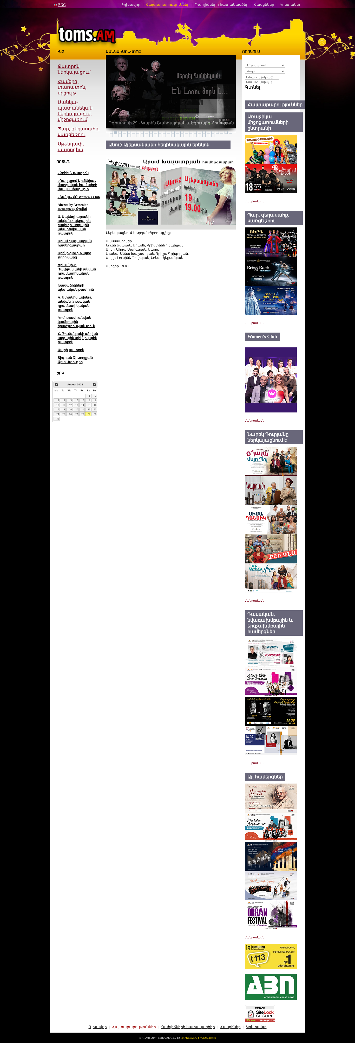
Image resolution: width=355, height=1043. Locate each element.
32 (124, 135)
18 (63, 409)
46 (186, 135)
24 (57, 414)
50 (204, 135)
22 (89, 409)
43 (173, 135)
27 (76, 414)
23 (95, 409)
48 (195, 135)
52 (212, 135)
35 (137, 135)
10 (57, 405)
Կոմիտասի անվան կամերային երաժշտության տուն (76, 322)
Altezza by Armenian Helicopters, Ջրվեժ (73, 207)
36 (142, 135)
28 (82, 414)
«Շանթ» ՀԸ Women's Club (79, 197)
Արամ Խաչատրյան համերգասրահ (75, 243)
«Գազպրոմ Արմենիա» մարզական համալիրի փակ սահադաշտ (77, 185)
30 (95, 414)
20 (76, 409)
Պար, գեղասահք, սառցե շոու (79, 131)
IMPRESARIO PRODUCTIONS (198, 1037)
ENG (62, 5)
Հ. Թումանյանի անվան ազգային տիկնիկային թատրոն (78, 338)
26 (70, 414)
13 (76, 405)
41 (164, 135)
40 (159, 135)
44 (177, 135)
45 (181, 135)
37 (146, 135)
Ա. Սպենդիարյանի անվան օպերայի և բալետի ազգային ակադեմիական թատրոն (74, 225)
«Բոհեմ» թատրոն (73, 173)
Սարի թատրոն (71, 350)
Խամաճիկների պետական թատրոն (76, 287)
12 (70, 405)
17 (57, 409)
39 (155, 135)
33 (128, 135)
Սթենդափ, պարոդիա (71, 146)
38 (151, 135)
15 (89, 405)
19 (70, 409)
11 (64, 405)
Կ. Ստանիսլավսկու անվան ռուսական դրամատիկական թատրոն (75, 303)
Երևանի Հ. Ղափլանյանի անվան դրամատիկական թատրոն (77, 271)
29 (89, 414)
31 (57, 418)
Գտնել (252, 87)
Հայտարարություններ (167, 5)
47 (190, 135)
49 (199, 135)
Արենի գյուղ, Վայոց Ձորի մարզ (74, 255)
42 (168, 135)
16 (95, 405)
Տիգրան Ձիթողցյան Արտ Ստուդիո (75, 360)
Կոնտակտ (290, 5)
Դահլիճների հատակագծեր (221, 5)
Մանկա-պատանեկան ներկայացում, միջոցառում (75, 111)
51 (208, 135)
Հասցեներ (264, 5)
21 (82, 409)
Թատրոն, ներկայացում (74, 69)
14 (82, 405)
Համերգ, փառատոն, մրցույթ (72, 87)
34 (133, 135)
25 (63, 414)
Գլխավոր (131, 5)
